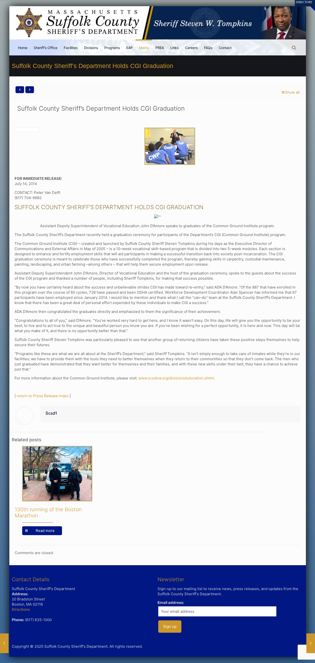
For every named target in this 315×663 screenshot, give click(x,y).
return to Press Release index (43, 395)
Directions (21, 609)
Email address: (171, 602)
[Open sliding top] (309, 5)
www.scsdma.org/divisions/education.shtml (176, 378)
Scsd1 (51, 413)
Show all (292, 92)
